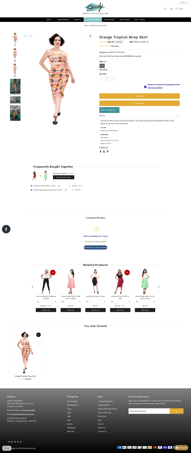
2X (102, 66)
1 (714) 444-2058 (27, 410)
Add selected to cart (64, 177)
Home (86, 25)
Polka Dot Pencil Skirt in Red (44, 186)
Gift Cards (140, 19)
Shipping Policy (104, 405)
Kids (69, 416)
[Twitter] (14, 442)
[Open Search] (165, 9)
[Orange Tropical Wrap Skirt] (25, 352)
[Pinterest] (18, 442)
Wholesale (110, 19)
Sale (69, 420)
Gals (69, 412)
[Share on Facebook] (101, 152)
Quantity (102, 74)
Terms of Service (104, 412)
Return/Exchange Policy (107, 409)
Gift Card (70, 431)
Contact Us (102, 431)
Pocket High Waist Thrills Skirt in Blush (70, 297)
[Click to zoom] (90, 36)
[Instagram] (11, 442)
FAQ (99, 420)
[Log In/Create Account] (176, 9)
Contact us (103, 147)
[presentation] (32, 286)
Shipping (102, 52)
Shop (48, 19)
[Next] (30, 36)
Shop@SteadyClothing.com (23, 414)
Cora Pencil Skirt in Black (95, 296)
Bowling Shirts (73, 405)
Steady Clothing (29, 448)
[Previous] (25, 36)
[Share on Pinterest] (108, 152)
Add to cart (46, 310)
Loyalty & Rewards (105, 401)
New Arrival (63, 19)
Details (102, 115)
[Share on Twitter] (104, 152)
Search (100, 424)
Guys (69, 409)
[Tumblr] (21, 442)
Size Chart (125, 19)
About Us (101, 428)
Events (77, 19)
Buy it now (139, 103)
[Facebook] (9, 442)
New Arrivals (72, 401)
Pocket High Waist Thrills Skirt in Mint (48, 190)
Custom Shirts (93, 19)
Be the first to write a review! (95, 247)
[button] (184, 2)
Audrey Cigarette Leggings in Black (46, 297)
